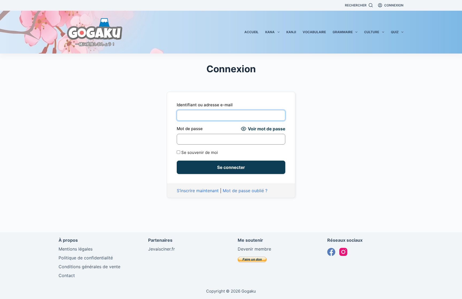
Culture (371, 32)
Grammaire (343, 32)
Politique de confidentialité (86, 257)
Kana (270, 32)
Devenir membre (254, 249)
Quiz (395, 32)
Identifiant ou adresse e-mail (205, 104)
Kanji (291, 32)
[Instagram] (343, 252)
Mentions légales (76, 249)
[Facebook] (331, 252)
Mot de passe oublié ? (245, 190)
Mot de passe (190, 128)
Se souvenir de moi (199, 152)
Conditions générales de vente (89, 266)
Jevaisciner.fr (161, 249)
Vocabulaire (314, 32)
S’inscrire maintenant (198, 190)
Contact (67, 275)
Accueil (251, 32)
